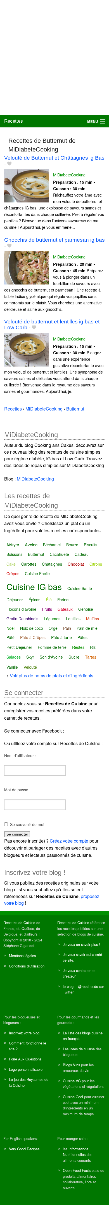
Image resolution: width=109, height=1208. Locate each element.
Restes (78, 647)
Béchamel (52, 544)
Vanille (12, 667)
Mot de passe (16, 789)
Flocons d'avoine (21, 609)
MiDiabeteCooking (69, 175)
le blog (68, 986)
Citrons (95, 564)
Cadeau (82, 554)
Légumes (52, 618)
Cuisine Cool (73, 1096)
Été (49, 599)
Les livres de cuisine (79, 1048)
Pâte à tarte (61, 637)
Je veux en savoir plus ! (81, 944)
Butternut (36, 554)
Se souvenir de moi (27, 824)
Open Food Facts (77, 1170)
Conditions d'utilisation (26, 966)
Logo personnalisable (25, 1069)
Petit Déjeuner (19, 647)
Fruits (47, 609)
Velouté (30, 667)
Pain (67, 628)
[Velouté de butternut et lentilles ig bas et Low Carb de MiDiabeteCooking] (26, 349)
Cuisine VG (72, 1080)
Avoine (31, 544)
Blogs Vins (71, 1064)
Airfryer (12, 544)
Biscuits (90, 544)
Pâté (10, 637)
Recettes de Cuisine (19, 922)
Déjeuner (14, 599)
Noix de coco (31, 628)
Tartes (90, 657)
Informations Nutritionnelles (75, 1151)
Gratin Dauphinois (22, 618)
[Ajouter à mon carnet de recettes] (9, 164)
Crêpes (12, 573)
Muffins (92, 618)
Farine (62, 599)
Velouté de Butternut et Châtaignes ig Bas (54, 158)
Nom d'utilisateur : (20, 755)
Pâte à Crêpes (33, 637)
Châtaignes (52, 564)
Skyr (30, 657)
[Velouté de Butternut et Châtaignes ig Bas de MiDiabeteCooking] (26, 185)
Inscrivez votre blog (24, 1033)
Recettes (13, 121)
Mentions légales (22, 955)
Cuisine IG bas (34, 586)
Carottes (28, 564)
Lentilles (73, 618)
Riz (93, 647)
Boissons (14, 554)
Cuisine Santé (79, 588)
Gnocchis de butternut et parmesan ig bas (54, 240)
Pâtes (82, 637)
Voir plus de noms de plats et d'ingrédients (51, 675)
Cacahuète (59, 554)
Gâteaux (65, 609)
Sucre (73, 657)
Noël (10, 628)
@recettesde (88, 986)
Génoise (85, 609)
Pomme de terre (52, 647)
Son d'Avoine (51, 657)
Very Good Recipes (24, 1148)
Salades (13, 657)
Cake (11, 564)
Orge (53, 628)
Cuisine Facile (37, 573)
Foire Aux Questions (25, 1059)
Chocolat (76, 564)
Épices (34, 599)
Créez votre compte (69, 841)
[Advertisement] (54, 57)
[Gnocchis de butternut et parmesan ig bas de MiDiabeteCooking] (26, 267)
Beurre (72, 544)
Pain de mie (87, 628)
